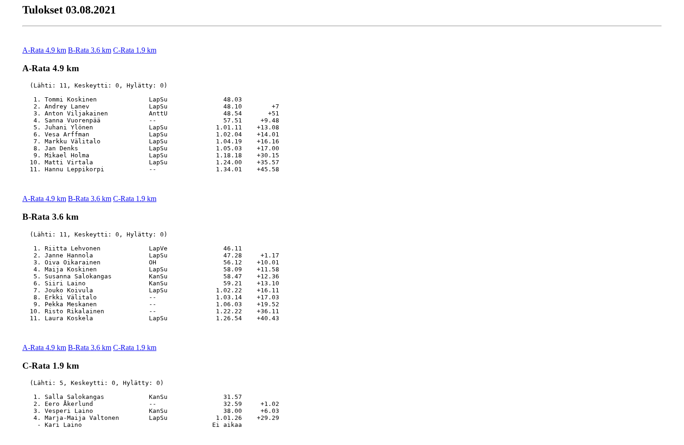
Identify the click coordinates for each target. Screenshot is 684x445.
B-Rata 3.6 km (89, 50)
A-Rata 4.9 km (44, 50)
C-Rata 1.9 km (134, 50)
